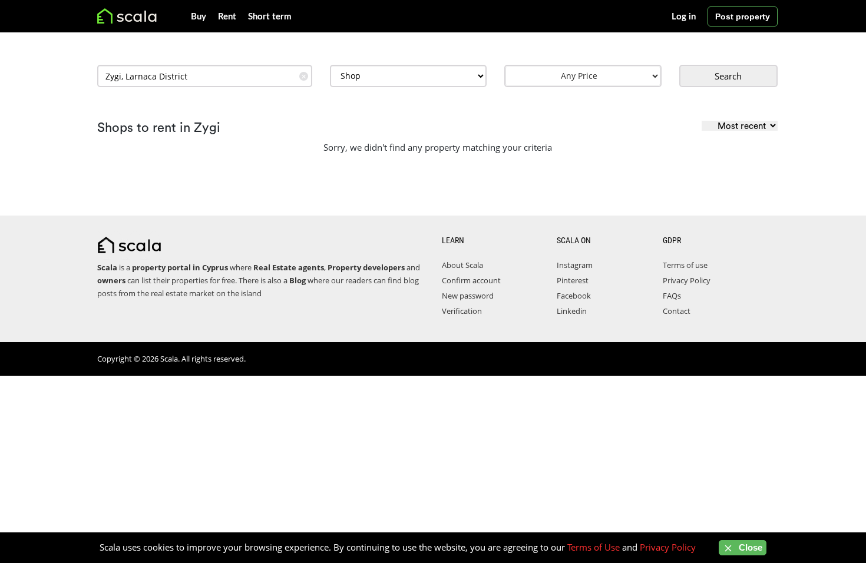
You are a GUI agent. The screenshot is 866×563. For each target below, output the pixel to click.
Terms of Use (593, 547)
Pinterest (573, 280)
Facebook (574, 295)
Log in (684, 16)
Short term (270, 16)
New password (468, 295)
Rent (227, 16)
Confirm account (471, 280)
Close (749, 547)
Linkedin (572, 311)
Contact (676, 311)
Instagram (575, 265)
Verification (462, 311)
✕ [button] (303, 76)
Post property (742, 16)
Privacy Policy (686, 280)
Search (728, 76)
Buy (198, 16)
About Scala (462, 265)
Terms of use (685, 265)
